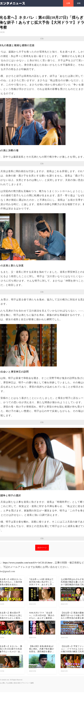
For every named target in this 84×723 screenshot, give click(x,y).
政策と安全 (13, 683)
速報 (78, 3)
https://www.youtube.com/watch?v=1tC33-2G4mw (27, 562)
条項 (18, 683)
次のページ (42, 548)
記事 (68, 3)
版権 (32, 683)
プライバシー (25, 683)
